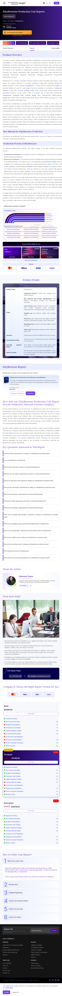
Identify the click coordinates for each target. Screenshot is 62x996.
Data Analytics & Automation (39, 952)
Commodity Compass (37, 947)
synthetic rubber (29, 90)
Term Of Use (6, 970)
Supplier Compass (36, 950)
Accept (6, 992)
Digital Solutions (35, 954)
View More (30, 393)
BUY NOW (31, 713)
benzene (11, 166)
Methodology (23, 43)
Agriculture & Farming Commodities (13, 945)
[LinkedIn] (44, 3)
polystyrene (30, 85)
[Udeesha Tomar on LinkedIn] (31, 585)
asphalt (57, 88)
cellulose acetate (30, 95)
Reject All (16, 992)
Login (56, 3)
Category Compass (36, 945)
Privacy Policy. (9, 987)
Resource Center (36, 965)
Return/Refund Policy (37, 968)
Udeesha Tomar (11, 27)
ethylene (30, 166)
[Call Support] (47, 3)
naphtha (5, 90)
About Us (5, 965)
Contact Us (6, 973)
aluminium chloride (50, 161)
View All (5, 954)
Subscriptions (35, 963)
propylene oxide (18, 95)
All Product (11, 21)
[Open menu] (4, 3)
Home (4, 21)
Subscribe (54, 930)
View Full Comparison (31, 260)
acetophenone (7, 95)
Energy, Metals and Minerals (11, 950)
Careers (5, 968)
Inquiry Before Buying (38, 43)
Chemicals (6, 947)
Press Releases (7, 963)
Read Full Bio (23, 585)
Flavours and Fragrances (10, 952)
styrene (57, 83)
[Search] (50, 3)
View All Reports (9, 16)
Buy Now (12, 257)
